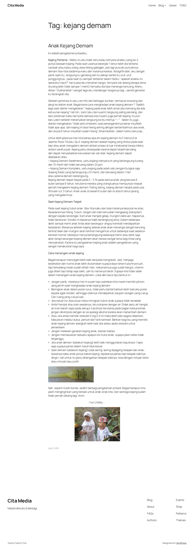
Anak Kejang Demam (70, 45)
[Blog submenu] (165, 5)
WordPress (181, 543)
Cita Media (16, 5)
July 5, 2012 (53, 448)
